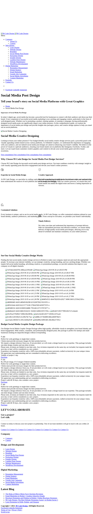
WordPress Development (19, 64)
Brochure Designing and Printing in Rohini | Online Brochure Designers (31, 498)
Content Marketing (16, 78)
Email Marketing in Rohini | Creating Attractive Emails (25, 496)
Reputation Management (19, 68)
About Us (13, 41)
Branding (13, 52)
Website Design (15, 50)
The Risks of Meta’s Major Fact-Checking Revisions (24, 494)
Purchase (4, 357)
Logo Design (14, 47)
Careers (12, 43)
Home (7, 106)
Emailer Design (15, 58)
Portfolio (8, 80)
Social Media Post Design (19, 54)
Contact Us (9, 82)
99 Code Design (22, 506)
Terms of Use (6, 510)
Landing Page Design (18, 60)
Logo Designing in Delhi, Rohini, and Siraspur (22, 502)
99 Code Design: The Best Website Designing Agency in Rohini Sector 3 (31, 500)
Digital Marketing (11, 66)
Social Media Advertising (19, 76)
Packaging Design (16, 56)
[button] (46, 36)
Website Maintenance (17, 62)
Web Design (9, 45)
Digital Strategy (15, 70)
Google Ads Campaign (18, 74)
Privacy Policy (17, 510)
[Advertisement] (46, 17)
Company (8, 39)
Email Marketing (16, 72)
